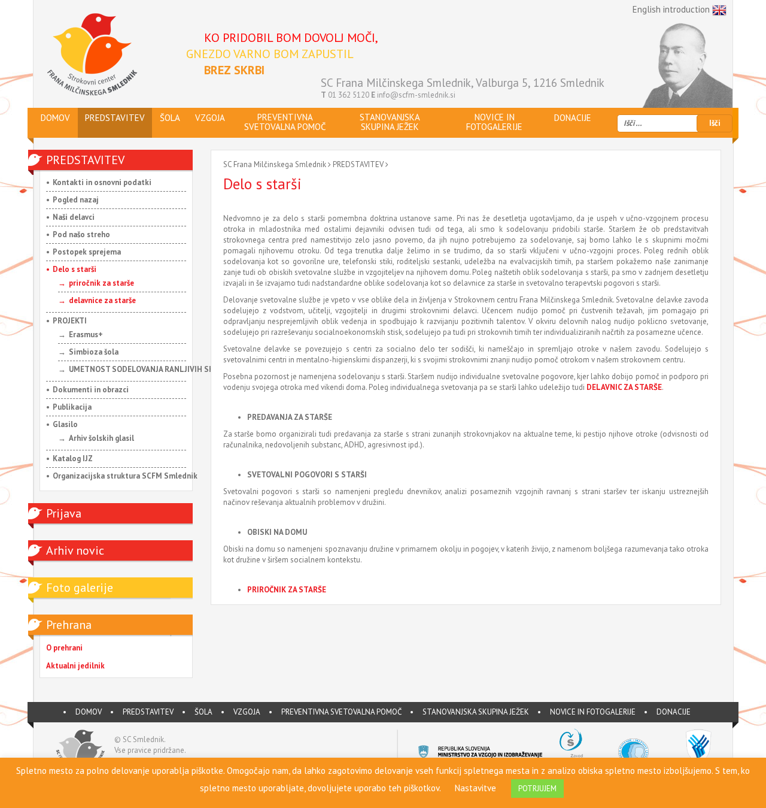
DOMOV (88, 712)
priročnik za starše (101, 283)
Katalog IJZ (73, 458)
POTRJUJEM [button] (537, 788)
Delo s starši (74, 269)
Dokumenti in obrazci (91, 390)
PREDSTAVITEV (358, 164)
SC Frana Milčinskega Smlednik (274, 164)
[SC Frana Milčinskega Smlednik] (91, 54)
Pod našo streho (81, 234)
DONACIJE (673, 712)
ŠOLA (203, 712)
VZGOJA (246, 712)
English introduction (672, 9)
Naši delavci (74, 217)
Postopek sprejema (87, 252)
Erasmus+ (86, 334)
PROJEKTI (70, 321)
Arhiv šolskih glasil (101, 438)
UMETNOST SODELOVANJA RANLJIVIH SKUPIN (150, 369)
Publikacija (72, 407)
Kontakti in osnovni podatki (102, 182)
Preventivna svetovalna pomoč (341, 712)
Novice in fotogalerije (593, 712)
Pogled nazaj (76, 200)
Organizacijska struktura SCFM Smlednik (125, 476)
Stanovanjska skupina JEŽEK (475, 712)
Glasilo (65, 424)
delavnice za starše (102, 300)
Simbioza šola (93, 352)
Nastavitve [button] (475, 788)
